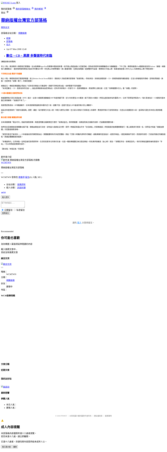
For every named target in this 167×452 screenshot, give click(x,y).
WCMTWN (6, 162)
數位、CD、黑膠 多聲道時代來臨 (29, 55)
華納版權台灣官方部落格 (24, 20)
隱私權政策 (98, 416)
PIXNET (64, 416)
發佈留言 (5, 213)
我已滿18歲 (6, 447)
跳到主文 (5, 27)
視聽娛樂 (22, 33)
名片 (8, 45)
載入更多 (5, 197)
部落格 (9, 41)
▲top (3, 192)
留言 (27, 177)
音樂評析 (21, 184)
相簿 (8, 38)
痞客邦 (21, 177)
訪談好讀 (21, 188)
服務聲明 (108, 416)
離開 (15, 447)
